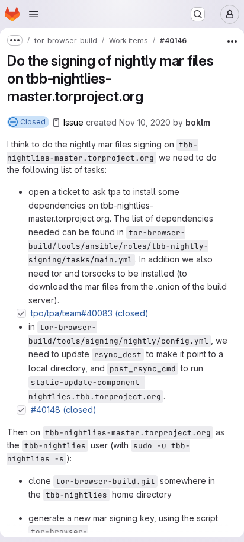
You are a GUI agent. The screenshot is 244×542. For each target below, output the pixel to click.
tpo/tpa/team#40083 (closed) (90, 313)
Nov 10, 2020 (145, 122)
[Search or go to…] (198, 14)
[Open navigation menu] (33, 14)
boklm (197, 122)
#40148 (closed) (64, 410)
